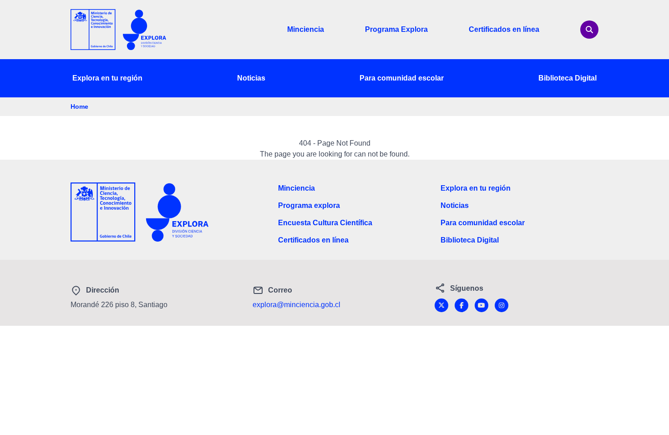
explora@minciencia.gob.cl (296, 305)
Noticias (251, 78)
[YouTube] (481, 305)
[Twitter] (441, 305)
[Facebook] (461, 305)
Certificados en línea (504, 29)
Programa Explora (396, 29)
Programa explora (309, 205)
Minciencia (305, 29)
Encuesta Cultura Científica (325, 223)
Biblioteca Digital (567, 78)
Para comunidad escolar (402, 78)
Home (79, 106)
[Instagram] (501, 305)
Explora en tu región (107, 78)
